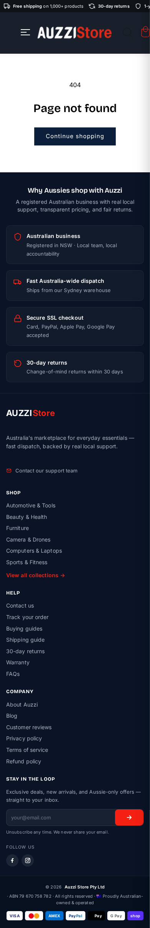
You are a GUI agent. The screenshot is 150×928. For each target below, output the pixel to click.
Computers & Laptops (34, 550)
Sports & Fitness (27, 562)
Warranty (18, 662)
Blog (11, 715)
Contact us (20, 605)
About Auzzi (22, 704)
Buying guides (24, 628)
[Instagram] (28, 860)
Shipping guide (25, 639)
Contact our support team (46, 470)
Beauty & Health (26, 517)
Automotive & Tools (30, 505)
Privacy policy (24, 738)
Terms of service (27, 749)
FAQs (13, 673)
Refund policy (23, 761)
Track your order (27, 617)
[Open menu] (25, 33)
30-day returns (25, 651)
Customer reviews (29, 727)
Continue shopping (75, 136)
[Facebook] (12, 860)
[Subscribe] (129, 817)
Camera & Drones (28, 539)
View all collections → (35, 575)
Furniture (17, 528)
